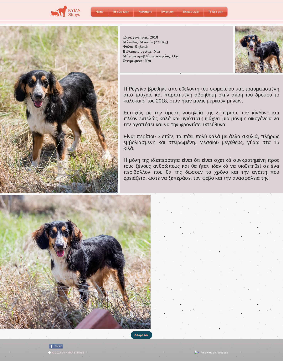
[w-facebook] (196, 353)
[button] (120, 12)
